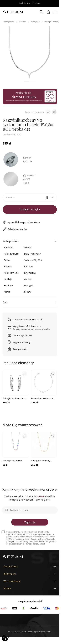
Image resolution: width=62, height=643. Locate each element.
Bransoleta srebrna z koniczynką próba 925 (42, 398)
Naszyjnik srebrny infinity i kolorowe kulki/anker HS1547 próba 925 (13, 460)
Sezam (27, 291)
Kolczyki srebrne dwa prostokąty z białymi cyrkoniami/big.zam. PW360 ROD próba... (14, 398)
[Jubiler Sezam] (13, 12)
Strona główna (8, 22)
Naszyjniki (35, 22)
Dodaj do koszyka (30, 209)
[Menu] (55, 12)
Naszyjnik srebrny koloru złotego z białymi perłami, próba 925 (43, 460)
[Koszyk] (48, 12)
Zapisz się (29, 522)
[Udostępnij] (54, 112)
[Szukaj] (41, 12)
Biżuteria (22, 22)
